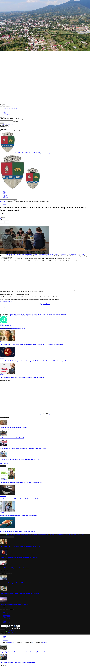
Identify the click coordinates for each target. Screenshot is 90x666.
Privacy (4, 637)
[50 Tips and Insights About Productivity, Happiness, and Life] (7, 527)
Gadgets (4, 193)
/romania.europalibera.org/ (6, 301)
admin (1, 214)
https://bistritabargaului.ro (5, 325)
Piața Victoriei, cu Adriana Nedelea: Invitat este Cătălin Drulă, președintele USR (23, 448)
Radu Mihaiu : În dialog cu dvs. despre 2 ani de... (14, 568)
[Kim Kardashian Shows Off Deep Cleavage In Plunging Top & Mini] (7, 494)
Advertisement (6, 638)
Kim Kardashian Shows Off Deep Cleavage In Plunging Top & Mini (19, 499)
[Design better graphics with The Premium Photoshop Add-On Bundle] (3, 590)
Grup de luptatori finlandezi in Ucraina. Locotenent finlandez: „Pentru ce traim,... (23, 652)
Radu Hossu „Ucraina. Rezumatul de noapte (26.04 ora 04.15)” (18, 662)
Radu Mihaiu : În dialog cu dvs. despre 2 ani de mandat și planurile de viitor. (22, 377)
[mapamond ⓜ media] (45, 414)
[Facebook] (13, 222)
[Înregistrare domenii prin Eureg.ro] (33, 642)
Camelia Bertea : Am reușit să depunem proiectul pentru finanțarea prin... (21, 482)
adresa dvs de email (17, 128)
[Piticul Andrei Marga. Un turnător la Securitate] (3, 424)
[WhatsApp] (28, 222)
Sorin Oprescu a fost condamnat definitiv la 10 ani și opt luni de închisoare (24, 315)
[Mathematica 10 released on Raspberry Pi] (3, 435)
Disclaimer (5, 636)
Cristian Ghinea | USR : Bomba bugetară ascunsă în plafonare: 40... (19, 459)
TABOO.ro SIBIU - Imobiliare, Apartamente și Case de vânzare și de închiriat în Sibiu (65, 254)
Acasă (1, 201)
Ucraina (5, 201)
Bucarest (2, 358)
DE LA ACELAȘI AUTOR (18, 328)
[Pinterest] (23, 222)
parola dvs (15, 121)
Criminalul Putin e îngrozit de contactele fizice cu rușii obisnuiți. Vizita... (20, 583)
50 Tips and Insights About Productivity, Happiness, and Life (17, 531)
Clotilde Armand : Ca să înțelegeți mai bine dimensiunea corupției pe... (20, 546)
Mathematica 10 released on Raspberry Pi (12, 438)
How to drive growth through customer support (13, 604)
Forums (4, 112)
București (2, 341)
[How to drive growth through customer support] (3, 601)
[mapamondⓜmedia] (45, 153)
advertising (7, 630)
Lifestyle (5, 195)
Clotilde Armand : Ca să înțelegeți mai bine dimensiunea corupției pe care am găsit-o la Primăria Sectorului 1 (31, 344)
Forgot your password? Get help (7, 124)
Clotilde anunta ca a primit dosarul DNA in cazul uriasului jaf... (18, 515)
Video (4, 196)
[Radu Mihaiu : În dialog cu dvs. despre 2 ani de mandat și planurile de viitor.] (7, 373)
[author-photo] (3, 322)
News (4, 191)
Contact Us (5, 640)
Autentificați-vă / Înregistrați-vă (10, 108)
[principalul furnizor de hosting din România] (23, 642)
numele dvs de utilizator (18, 119)
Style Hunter (3, 496)
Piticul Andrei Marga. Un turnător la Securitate (13, 427)
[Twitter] (18, 222)
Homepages (5, 197)
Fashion (4, 192)
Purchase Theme (6, 114)
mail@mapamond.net (11, 632)
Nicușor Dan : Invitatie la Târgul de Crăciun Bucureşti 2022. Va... (19, 557)
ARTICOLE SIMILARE (6, 328)
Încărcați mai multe (4, 463)
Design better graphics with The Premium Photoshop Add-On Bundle (20, 593)
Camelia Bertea (3, 479)
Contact (4, 113)
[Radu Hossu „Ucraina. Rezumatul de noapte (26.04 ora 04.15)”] (3, 659)
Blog (4, 110)
